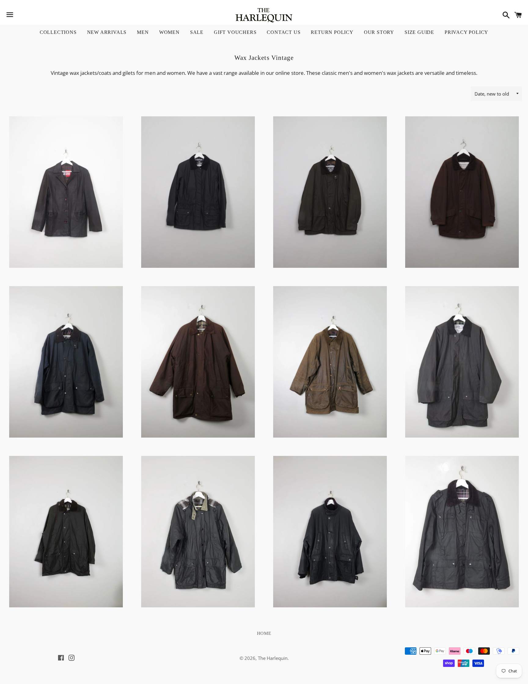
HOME (264, 633)
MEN (142, 32)
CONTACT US (283, 32)
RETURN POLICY (332, 32)
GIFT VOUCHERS (235, 32)
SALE (197, 32)
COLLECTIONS (58, 32)
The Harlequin (273, 658)
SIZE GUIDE (419, 32)
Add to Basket (66, 239)
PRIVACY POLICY (466, 32)
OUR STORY (379, 32)
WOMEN (169, 32)
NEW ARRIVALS (107, 32)
